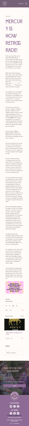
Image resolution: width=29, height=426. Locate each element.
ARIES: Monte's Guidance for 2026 (14, 333)
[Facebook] (14, 413)
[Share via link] (16, 305)
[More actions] (22, 16)
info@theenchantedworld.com (14, 415)
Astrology (8, 299)
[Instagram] (11, 413)
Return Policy (14, 421)
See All (21, 316)
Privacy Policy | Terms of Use (14, 420)
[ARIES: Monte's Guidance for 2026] (14, 324)
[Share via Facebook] (6, 305)
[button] (21, 3)
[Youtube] (11, 406)
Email (4, 374)
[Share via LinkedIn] (13, 305)
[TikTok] (18, 413)
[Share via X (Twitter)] (9, 305)
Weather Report (9, 301)
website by (14, 423)
